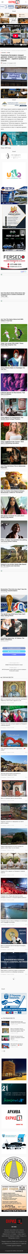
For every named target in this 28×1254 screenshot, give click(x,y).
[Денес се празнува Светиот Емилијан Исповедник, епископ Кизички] (14, 935)
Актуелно (4, 52)
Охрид (8, 52)
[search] (25, 2)
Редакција (4, 63)
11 (26, 752)
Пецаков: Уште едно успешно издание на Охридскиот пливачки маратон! (17, 1037)
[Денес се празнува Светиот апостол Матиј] (14, 788)
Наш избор (16, 696)
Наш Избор (10, 696)
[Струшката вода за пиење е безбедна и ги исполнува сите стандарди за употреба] (14, 911)
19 (26, 850)
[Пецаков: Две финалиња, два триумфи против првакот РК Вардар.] (5, 1023)
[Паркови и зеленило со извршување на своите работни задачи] (14, 811)
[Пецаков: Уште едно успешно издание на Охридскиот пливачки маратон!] (14, 714)
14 (26, 777)
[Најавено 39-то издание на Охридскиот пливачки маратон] (14, 861)
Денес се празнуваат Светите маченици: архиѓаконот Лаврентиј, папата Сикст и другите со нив (17, 1030)
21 (26, 875)
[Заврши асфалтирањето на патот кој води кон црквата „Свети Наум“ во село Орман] (14, 836)
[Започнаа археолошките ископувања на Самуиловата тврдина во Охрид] (14, 763)
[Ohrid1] (14, 1221)
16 (26, 800)
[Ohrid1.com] (14, 2)
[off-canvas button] (2, 2)
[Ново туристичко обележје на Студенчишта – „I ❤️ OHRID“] (14, 738)
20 (26, 899)
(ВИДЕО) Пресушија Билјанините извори (14, 664)
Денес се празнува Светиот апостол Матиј (11, 798)
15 (26, 825)
